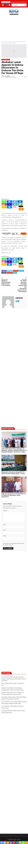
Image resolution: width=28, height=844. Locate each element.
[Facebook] (9, 201)
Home (2, 41)
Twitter (10, 270)
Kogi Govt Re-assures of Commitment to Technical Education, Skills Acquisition (13, 495)
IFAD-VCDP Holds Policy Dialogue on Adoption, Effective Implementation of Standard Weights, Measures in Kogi (13, 450)
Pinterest (10, 272)
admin (8, 76)
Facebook (4, 270)
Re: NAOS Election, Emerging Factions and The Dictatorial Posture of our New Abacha (22, 285)
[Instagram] (4, 204)
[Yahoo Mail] (9, 204)
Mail (15, 272)
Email (4, 530)
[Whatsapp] (4, 201)
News (5, 41)
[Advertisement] (14, 29)
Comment (5, 510)
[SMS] (20, 204)
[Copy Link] (4, 207)
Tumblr (4, 272)
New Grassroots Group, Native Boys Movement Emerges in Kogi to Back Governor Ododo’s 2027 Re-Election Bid (13, 678)
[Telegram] (14, 204)
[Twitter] (14, 201)
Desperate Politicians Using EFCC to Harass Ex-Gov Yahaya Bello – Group (13, 472)
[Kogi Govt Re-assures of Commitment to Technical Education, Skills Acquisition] (14, 484)
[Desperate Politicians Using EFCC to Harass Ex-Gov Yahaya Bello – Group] (14, 463)
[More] (21, 209)
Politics (7, 59)
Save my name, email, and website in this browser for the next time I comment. (13, 544)
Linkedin (21, 270)
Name (4, 524)
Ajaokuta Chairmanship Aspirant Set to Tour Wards (6, 282)
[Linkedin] (20, 201)
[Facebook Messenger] (9, 207)
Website (4, 535)
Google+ (16, 270)
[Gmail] (14, 207)
